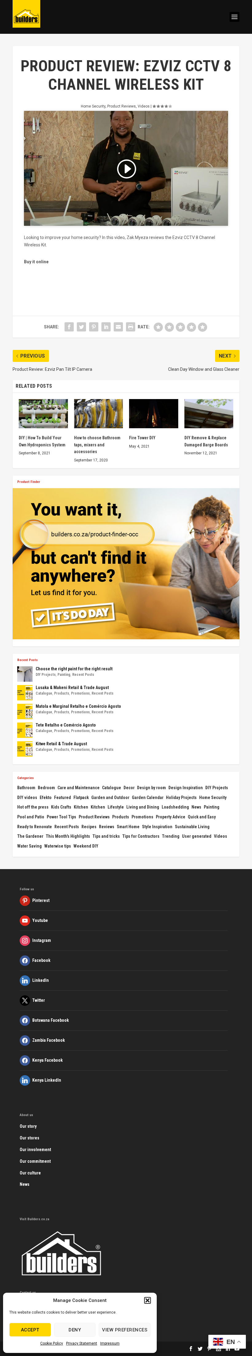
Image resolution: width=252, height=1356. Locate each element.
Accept (30, 1330)
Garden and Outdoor (110, 797)
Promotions (80, 693)
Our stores (29, 1137)
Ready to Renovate (34, 826)
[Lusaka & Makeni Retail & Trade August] (25, 692)
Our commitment (35, 1161)
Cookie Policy (51, 1343)
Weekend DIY (85, 846)
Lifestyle (116, 807)
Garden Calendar (147, 797)
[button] (147, 1300)
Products (61, 693)
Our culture (30, 1172)
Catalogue (44, 693)
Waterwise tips (57, 846)
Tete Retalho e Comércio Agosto (66, 725)
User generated (196, 836)
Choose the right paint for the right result (74, 668)
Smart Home (128, 826)
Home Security (93, 106)
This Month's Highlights (68, 836)
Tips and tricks (106, 836)
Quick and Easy (202, 816)
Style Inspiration (157, 826)
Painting (63, 674)
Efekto (46, 797)
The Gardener (30, 836)
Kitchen (81, 807)
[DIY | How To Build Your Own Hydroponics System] (43, 414)
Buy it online (36, 261)
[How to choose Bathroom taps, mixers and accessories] (98, 414)
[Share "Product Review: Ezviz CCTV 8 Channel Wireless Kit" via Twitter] (81, 327)
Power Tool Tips (61, 816)
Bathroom (26, 787)
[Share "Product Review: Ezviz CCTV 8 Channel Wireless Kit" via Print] (130, 327)
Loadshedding (175, 807)
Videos (144, 106)
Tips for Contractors (140, 836)
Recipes (88, 826)
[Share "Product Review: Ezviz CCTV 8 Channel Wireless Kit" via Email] (118, 327)
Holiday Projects (181, 797)
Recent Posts (83, 674)
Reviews (106, 826)
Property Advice (170, 816)
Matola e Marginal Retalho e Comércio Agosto (78, 706)
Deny (75, 1330)
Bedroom (46, 787)
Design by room (151, 787)
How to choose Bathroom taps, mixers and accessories (97, 444)
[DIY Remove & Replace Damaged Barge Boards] (209, 414)
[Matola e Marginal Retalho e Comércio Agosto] (25, 711)
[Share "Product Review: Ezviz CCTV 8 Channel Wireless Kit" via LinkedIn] (106, 327)
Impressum (110, 1343)
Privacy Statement (81, 1343)
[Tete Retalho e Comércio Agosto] (25, 730)
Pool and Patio (30, 816)
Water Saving (29, 846)
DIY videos (27, 797)
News (196, 807)
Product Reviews (121, 106)
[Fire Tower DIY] (153, 414)
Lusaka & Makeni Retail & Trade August (72, 687)
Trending (170, 836)
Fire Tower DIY (142, 437)
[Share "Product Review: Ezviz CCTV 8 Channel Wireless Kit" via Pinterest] (94, 327)
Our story (28, 1126)
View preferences (124, 1330)
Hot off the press (33, 807)
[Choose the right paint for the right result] (25, 674)
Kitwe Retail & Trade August (61, 743)
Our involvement (35, 1149)
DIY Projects (46, 674)
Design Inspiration (185, 787)
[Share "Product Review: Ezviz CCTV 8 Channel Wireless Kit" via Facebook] (69, 327)
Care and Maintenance (78, 787)
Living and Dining (142, 807)
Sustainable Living (192, 826)
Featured (62, 797)
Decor (129, 787)
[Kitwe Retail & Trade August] (25, 749)
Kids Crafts (61, 807)
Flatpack (81, 797)
